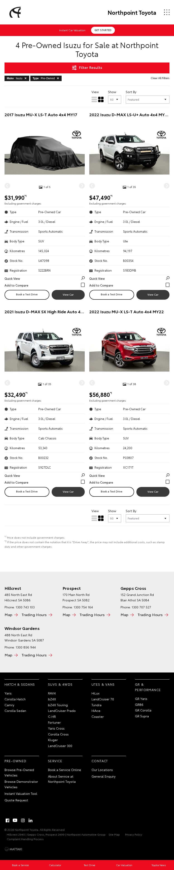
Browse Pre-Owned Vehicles (19, 772)
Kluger (53, 739)
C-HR (52, 716)
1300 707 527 (141, 607)
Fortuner (54, 722)
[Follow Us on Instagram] (22, 820)
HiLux (95, 693)
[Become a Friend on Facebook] (7, 820)
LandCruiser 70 (103, 699)
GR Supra (142, 716)
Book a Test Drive (27, 294)
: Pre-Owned (44, 78)
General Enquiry (104, 776)
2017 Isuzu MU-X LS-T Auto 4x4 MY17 (41, 114)
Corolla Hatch (15, 699)
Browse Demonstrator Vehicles (21, 784)
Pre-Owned (16, 761)
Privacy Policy (133, 834)
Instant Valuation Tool (21, 793)
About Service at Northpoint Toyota (62, 779)
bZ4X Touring (58, 705)
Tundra (97, 705)
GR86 (139, 704)
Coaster (98, 716)
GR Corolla (143, 710)
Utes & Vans (103, 684)
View (95, 91)
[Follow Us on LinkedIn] (30, 820)
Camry (9, 705)
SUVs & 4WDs (60, 684)
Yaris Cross (56, 728)
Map (8, 614)
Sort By (131, 91)
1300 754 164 (83, 607)
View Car (68, 294)
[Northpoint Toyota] (14, 12)
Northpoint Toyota (132, 12)
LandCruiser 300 (60, 745)
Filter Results (90, 67)
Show (112, 91)
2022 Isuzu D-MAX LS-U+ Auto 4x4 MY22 (129, 114)
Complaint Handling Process (25, 839)
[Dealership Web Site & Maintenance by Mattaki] (13, 849)
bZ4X (52, 699)
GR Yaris (141, 698)
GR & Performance (148, 687)
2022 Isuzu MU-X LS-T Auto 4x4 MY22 (126, 311)
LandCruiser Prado (62, 710)
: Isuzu (14, 78)
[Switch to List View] (94, 99)
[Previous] (7, 186)
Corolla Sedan (15, 710)
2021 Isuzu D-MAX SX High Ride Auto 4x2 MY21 (45, 311)
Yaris (8, 693)
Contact (100, 761)
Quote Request (16, 800)
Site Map (114, 834)
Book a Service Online (64, 769)
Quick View (12, 278)
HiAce (96, 710)
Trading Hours (34, 614)
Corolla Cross (58, 734)
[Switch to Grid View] (101, 99)
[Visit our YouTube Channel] (15, 820)
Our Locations (102, 769)
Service (55, 761)
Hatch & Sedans (20, 684)
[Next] (82, 186)
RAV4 (52, 693)
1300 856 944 (26, 647)
